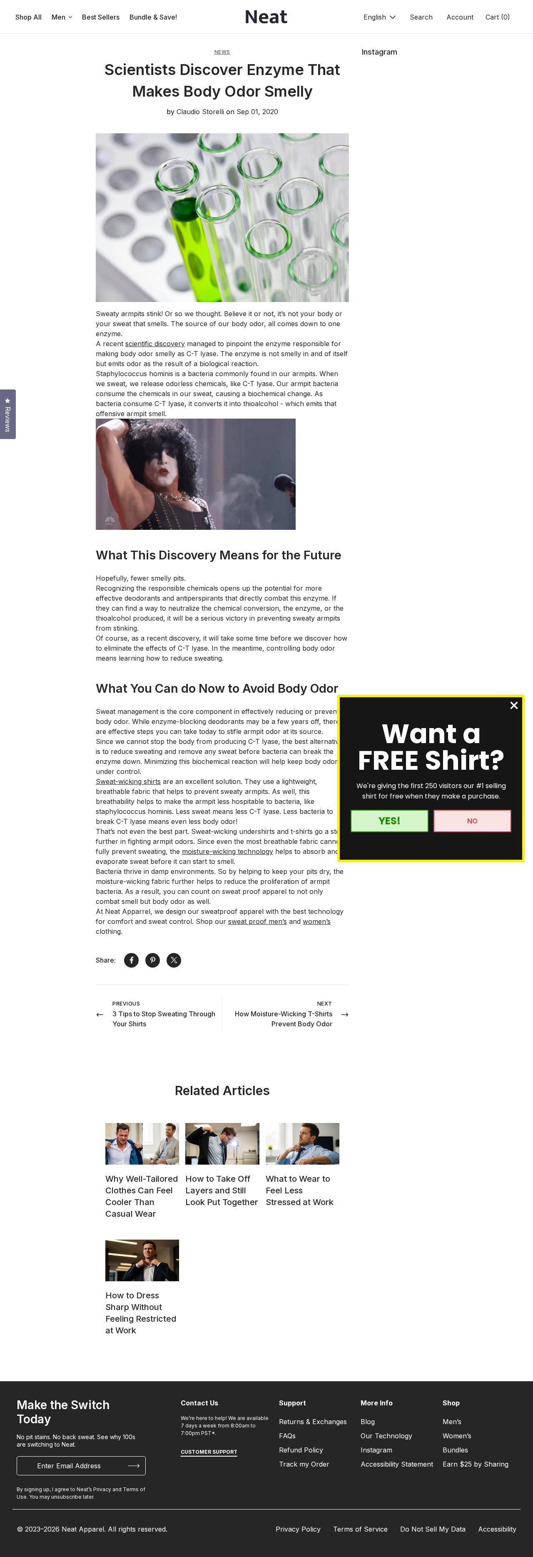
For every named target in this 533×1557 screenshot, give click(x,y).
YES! (390, 821)
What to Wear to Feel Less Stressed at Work (300, 1190)
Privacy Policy (298, 1529)
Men (58, 17)
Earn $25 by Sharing (475, 1464)
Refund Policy (301, 1450)
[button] (496, 17)
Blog (368, 1421)
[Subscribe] (134, 1465)
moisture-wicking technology (227, 851)
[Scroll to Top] (516, 1511)
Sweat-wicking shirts (128, 781)
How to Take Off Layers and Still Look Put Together (221, 1190)
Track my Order (304, 1464)
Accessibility (497, 1529)
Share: (106, 960)
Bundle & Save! (153, 17)
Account (459, 17)
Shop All (28, 17)
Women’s (457, 1436)
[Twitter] (174, 960)
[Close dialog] (514, 705)
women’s (317, 921)
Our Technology (386, 1436)
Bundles (455, 1450)
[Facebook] (131, 960)
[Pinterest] (152, 960)
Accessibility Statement (397, 1464)
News (222, 52)
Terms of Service (360, 1529)
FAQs (287, 1436)
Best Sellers (101, 17)
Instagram (376, 1450)
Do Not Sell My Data (433, 1529)
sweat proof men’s (257, 921)
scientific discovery (155, 343)
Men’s (452, 1421)
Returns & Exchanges (313, 1421)
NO (472, 821)
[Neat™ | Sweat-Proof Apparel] (266, 17)
